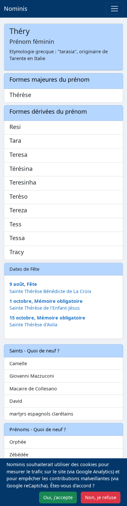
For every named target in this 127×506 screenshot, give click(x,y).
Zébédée (18, 454)
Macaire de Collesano (33, 388)
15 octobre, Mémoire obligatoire (47, 318)
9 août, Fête (23, 284)
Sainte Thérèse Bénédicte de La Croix (50, 291)
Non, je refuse (100, 497)
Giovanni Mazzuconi (31, 376)
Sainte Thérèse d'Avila (33, 324)
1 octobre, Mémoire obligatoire (46, 301)
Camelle (18, 363)
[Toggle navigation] (114, 9)
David (15, 401)
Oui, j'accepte (58, 497)
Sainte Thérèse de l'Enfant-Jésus (44, 308)
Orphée (17, 442)
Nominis (15, 8)
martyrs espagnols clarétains (41, 414)
